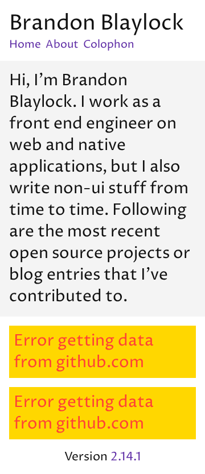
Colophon (108, 45)
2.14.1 (125, 456)
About (62, 45)
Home (25, 45)
